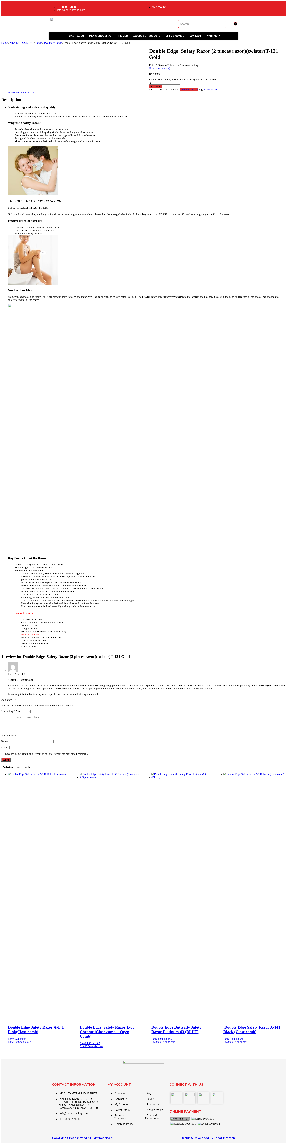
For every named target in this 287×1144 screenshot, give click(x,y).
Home (70, 35)
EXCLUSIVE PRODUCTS (146, 35)
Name (5, 741)
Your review (8, 735)
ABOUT (81, 35)
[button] (100, 36)
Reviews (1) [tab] (27, 92)
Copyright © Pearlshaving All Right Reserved (82, 1138)
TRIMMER (122, 35)
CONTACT (195, 35)
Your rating (8, 711)
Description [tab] (14, 92)
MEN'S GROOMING (21, 42)
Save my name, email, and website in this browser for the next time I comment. (46, 753)
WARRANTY (213, 35)
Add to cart (155, 86)
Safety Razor (211, 89)
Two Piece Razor (53, 42)
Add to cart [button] (25, 1041)
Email (5, 747)
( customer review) (159, 68)
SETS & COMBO (174, 35)
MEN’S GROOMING (100, 35)
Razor (38, 42)
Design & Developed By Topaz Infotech (208, 1138)
